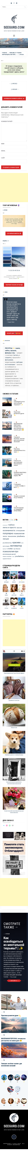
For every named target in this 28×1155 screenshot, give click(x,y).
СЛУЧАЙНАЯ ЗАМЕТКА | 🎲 (14, 233)
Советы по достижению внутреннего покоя (18, 463)
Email (3, 151)
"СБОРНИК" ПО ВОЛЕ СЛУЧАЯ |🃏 (14, 284)
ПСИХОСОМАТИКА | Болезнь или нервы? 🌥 (20, 474)
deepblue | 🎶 (6, 240)
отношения (20, 530)
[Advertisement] (14, 187)
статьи (8, 933)
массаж (19, 528)
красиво (16, 542)
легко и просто (9, 527)
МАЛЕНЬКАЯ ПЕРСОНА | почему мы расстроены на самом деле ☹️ (19, 427)
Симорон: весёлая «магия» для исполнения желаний (19, 439)
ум (4, 1012)
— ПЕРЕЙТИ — (13, 980)
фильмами (9, 360)
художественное (7, 558)
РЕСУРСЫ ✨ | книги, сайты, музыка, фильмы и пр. (12, 350)
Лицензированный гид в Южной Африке (14, 673)
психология (19, 533)
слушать (8, 357)
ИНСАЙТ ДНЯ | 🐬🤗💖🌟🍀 (14, 333)
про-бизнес (16, 549)
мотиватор (16, 545)
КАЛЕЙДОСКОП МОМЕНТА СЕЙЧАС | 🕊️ (14, 98)
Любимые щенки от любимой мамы (14, 754)
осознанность (9, 530)
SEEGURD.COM (14, 27)
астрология (5, 525)
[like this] (2, 60)
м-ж (22, 543)
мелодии (6, 582)
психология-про (10, 551)
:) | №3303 (5, 210)
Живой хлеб (14, 727)
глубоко (11, 525)
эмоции (6, 539)
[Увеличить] (11, 834)
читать (16, 355)
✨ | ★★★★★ (6, 340)
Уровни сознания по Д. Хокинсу (19, 496)
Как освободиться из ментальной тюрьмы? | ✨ (19, 402)
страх (13, 556)
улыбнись (21, 536)
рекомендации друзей (9, 554)
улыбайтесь (19, 556)
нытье (4, 549)
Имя (2, 144)
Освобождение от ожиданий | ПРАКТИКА (19, 509)
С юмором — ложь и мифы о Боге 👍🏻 (19, 486)
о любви (10, 549)
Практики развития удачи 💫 (19, 413)
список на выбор (7, 556)
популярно (8, 533)
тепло (5, 536)
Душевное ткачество (14, 700)
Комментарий (7, 121)
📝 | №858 (5, 292)
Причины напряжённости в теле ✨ (19, 450)
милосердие (6, 546)
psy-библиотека (7, 543)
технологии (12, 536)
